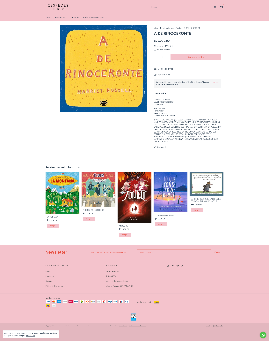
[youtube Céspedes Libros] (178, 266)
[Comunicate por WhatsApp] (263, 335)
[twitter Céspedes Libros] (182, 266)
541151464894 (112, 271)
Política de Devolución (93, 17)
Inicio (48, 17)
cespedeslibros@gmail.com (117, 281)
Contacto (74, 17)
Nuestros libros (166, 28)
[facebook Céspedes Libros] (173, 266)
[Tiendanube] (214, 326)
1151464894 (111, 276)
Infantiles (178, 28)
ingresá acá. (123, 326)
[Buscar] (206, 7)
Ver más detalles (163, 50)
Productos (60, 17)
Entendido (30, 336)
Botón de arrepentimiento (137, 326)
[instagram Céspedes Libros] (168, 266)
